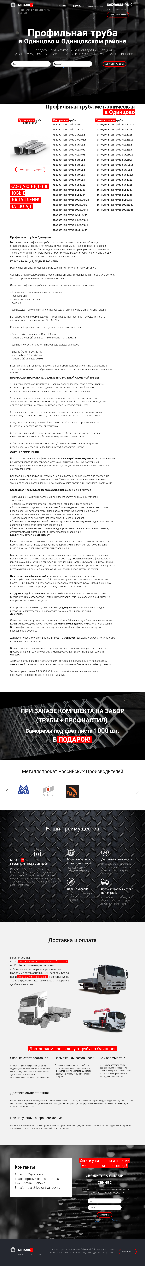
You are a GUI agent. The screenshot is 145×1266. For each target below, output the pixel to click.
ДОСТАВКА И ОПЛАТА (95, 6)
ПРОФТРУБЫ (61, 6)
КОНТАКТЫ (77, 6)
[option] (72, 791)
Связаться (104, 1214)
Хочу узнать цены (114, 63)
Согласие (79, 68)
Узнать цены (127, 1251)
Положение (66, 68)
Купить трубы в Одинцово (30, 169)
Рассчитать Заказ (118, 14)
